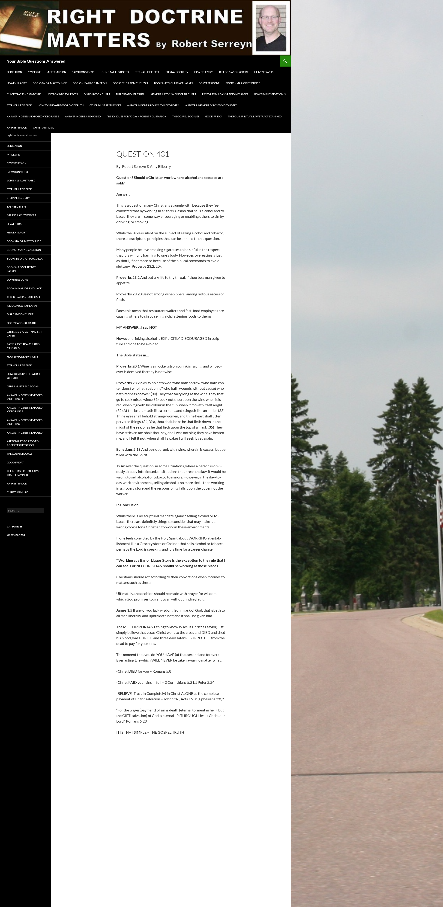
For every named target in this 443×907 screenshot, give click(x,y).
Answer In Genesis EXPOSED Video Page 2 (211, 105)
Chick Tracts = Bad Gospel (24, 94)
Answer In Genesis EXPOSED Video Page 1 (153, 105)
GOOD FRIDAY (213, 116)
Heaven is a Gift (17, 83)
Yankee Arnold (17, 127)
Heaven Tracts (263, 72)
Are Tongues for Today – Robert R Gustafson (136, 116)
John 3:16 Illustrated (114, 72)
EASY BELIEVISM (203, 72)
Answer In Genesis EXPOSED (83, 116)
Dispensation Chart (97, 94)
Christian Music (43, 127)
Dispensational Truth (130, 94)
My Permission (56, 72)
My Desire (34, 72)
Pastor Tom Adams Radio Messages (225, 94)
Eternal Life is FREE (147, 72)
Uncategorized (16, 534)
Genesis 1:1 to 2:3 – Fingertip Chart (173, 94)
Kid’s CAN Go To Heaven (63, 94)
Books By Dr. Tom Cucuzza (130, 83)
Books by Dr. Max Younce (50, 83)
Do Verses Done (209, 83)
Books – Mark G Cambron (90, 83)
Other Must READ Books (105, 105)
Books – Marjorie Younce (242, 83)
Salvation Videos (83, 72)
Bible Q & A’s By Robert (233, 72)
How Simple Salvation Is (270, 94)
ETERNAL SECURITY (176, 72)
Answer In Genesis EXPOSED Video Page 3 (33, 116)
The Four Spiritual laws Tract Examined (254, 116)
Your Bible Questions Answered (36, 61)
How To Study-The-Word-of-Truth (61, 105)
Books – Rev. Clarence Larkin (173, 83)
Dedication (14, 72)
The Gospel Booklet (185, 116)
